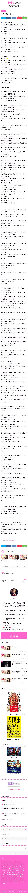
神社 (3, 878)
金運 (16, 881)
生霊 (22, 876)
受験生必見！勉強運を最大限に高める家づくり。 (14, 809)
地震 (3, 874)
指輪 (3, 876)
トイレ (10, 866)
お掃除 (15, 861)
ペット (23, 868)
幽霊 (14, 874)
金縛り (11, 881)
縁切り (22, 878)
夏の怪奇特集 (9, 874)
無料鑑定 (17, 876)
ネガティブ (15, 866)
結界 (18, 878)
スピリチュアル (5, 864)
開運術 (24, 881)
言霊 (3, 881)
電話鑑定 (4, 883)
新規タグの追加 (5, 540)
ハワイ (20, 866)
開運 (20, 881)
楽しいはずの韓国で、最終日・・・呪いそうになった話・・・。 (14, 814)
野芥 (7, 881)
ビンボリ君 (12, 868)
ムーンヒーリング (18, 870)
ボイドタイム (5, 870)
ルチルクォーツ (5, 872)
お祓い (20, 861)
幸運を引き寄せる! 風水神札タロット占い (14, 714)
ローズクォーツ (12, 872)
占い (22, 872)
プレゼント (18, 868)
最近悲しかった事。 (8, 819)
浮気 (12, 876)
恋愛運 (22, 874)
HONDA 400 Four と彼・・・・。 (11, 804)
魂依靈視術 (14, 757)
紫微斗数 (13, 878)
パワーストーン (5, 868)
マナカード (3, 11)
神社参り (8, 878)
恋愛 (18, 874)
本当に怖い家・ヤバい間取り (14, 740)
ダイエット (21, 864)
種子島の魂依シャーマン (14, 773)
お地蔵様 (10, 861)
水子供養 (8, 876)
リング (25, 870)
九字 (18, 872)
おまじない (4, 861)
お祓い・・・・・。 (8, 800)
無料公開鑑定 (12, 540)
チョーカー (4, 866)
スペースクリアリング (13, 864)
